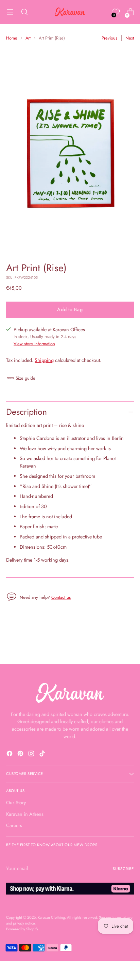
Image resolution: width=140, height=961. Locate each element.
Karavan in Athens (24, 814)
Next (129, 38)
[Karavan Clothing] (70, 12)
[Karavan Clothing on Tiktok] (43, 754)
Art (28, 38)
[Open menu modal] (10, 12)
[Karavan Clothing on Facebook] (10, 754)
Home (11, 38)
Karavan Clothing (51, 917)
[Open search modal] (24, 12)
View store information (34, 343)
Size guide (25, 378)
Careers (14, 825)
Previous (109, 38)
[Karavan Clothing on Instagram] (32, 754)
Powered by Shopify (22, 929)
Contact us (61, 597)
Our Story (16, 802)
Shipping (44, 360)
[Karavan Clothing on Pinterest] (21, 754)
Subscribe (123, 868)
